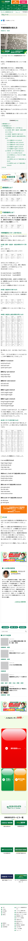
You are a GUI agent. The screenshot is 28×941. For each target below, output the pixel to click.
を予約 (20, 779)
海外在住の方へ (19, 921)
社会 (14, 683)
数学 (6, 683)
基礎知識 (3, 647)
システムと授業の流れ (20, 910)
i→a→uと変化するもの (14, 153)
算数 (18, 683)
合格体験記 (5, 926)
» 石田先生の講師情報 (20, 602)
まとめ (4, 167)
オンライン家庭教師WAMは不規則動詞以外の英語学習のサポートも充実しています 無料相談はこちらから (14, 509)
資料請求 (23, 2)
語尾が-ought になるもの (15, 148)
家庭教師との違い (20, 916)
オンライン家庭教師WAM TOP (7, 12)
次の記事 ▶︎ (22, 627)
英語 (8, 30)
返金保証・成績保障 (20, 925)
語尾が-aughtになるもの (15, 146)
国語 (2, 683)
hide (17, 120)
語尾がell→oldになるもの (15, 144)
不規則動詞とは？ (7, 126)
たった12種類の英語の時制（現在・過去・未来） (17, 642)
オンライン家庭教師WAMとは (21, 908)
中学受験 (4, 911)
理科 (10, 683)
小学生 (4, 909)
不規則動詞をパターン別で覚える (12, 128)
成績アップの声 (6, 925)
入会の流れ (18, 926)
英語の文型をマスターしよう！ (17, 653)
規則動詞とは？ (6, 124)
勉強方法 (3, 30)
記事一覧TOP (14, 627)
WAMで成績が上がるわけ (21, 912)
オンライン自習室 (20, 917)
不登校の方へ (19, 919)
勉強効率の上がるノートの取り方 (18, 677)
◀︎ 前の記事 (5, 627)
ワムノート (17, 12)
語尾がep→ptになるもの (15, 142)
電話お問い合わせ (15, 2)
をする (13, 748)
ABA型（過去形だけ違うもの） (14, 134)
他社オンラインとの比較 (21, 914)
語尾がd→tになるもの (14, 140)
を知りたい (7, 779)
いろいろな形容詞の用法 (15, 665)
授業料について (19, 923)
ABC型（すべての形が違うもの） (15, 151)
